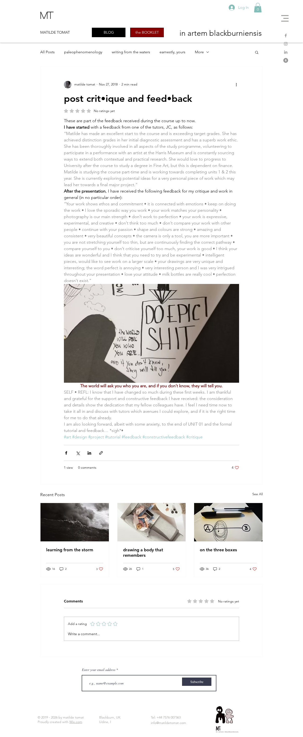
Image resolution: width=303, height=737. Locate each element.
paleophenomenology (83, 52)
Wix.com (75, 722)
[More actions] (236, 84)
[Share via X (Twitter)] (78, 453)
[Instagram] (285, 43)
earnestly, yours (172, 52)
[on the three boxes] (228, 522)
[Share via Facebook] (66, 453)
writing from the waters (131, 52)
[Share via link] (101, 453)
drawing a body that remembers (143, 552)
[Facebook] (285, 35)
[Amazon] (285, 60)
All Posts (47, 52)
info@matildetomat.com (168, 723)
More (199, 52)
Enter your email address (98, 669)
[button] (285, 18)
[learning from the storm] (74, 522)
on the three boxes (218, 550)
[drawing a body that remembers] (151, 522)
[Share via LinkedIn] (89, 453)
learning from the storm (69, 550)
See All (257, 494)
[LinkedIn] (285, 52)
